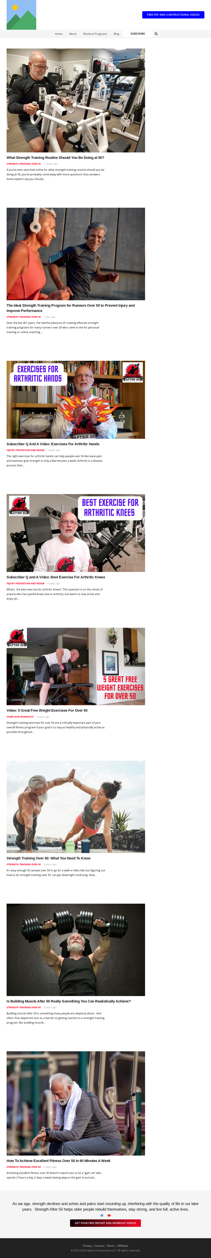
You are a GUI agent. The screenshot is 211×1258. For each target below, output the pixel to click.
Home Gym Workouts (20, 716)
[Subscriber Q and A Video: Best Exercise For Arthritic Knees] (76, 496)
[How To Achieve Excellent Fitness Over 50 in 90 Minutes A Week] (76, 1053)
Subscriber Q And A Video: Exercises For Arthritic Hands (53, 444)
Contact (99, 1246)
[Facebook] (102, 1215)
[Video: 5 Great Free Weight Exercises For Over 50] (76, 629)
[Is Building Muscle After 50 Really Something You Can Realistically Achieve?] (76, 906)
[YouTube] (109, 1215)
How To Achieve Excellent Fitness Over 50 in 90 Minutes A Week (58, 1161)
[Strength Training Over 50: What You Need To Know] (76, 763)
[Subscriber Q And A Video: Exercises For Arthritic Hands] (76, 363)
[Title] (21, 15)
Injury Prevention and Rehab (25, 450)
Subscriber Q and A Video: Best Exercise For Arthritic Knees (56, 577)
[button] (156, 34)
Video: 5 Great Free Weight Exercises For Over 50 (47, 710)
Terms (111, 1246)
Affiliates (123, 1246)
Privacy (87, 1246)
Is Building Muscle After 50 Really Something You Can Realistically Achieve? (69, 1001)
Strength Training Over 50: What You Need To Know (48, 858)
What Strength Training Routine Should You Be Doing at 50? (55, 158)
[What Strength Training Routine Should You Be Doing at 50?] (76, 51)
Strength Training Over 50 (24, 163)
